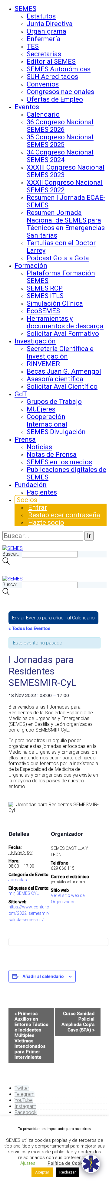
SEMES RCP (45, 288)
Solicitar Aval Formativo (63, 333)
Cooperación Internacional (47, 420)
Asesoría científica (55, 379)
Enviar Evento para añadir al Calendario (53, 618)
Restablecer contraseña (64, 515)
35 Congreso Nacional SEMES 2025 (60, 140)
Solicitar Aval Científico (62, 386)
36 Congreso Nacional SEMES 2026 (60, 125)
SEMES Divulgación (56, 432)
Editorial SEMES (51, 61)
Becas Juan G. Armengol (64, 371)
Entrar (37, 507)
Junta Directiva (50, 24)
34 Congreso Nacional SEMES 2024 (60, 156)
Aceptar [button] (42, 1172)
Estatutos (41, 16)
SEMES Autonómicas (59, 69)
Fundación (31, 485)
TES (33, 46)
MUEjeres (41, 409)
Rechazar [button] (67, 1172)
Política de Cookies (68, 1163)
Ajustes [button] (27, 1163)
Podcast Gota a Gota (58, 258)
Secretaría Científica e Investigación (60, 352)
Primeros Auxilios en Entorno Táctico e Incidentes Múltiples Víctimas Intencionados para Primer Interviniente (31, 1035)
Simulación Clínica (55, 303)
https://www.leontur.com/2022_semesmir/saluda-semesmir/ (29, 913)
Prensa (25, 439)
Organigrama (46, 31)
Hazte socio (46, 522)
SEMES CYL (27, 893)
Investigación (35, 341)
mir (11, 893)
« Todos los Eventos (29, 628)
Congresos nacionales (60, 92)
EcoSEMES (43, 311)
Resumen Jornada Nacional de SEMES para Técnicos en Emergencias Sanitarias (66, 224)
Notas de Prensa (52, 454)
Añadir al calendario (43, 976)
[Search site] (6, 563)
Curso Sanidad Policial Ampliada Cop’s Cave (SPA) (77, 1022)
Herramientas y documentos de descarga (65, 322)
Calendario (43, 114)
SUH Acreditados (52, 76)
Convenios (43, 84)
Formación (31, 265)
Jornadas (17, 879)
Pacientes (42, 492)
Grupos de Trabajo (54, 401)
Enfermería (44, 39)
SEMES (25, 8)
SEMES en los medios (59, 462)
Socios (27, 500)
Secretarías (44, 54)
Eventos (27, 107)
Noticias (39, 447)
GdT (21, 394)
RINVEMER (43, 364)
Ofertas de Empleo (55, 99)
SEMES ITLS (45, 296)
